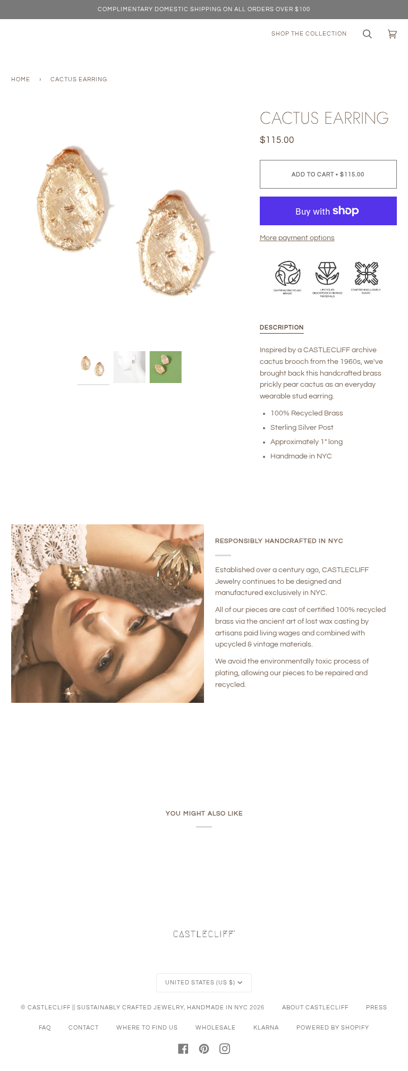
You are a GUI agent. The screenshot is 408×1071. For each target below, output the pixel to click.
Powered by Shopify (332, 1028)
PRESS (376, 1007)
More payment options (297, 238)
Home (20, 79)
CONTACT (84, 1028)
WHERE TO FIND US (147, 1028)
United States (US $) (200, 982)
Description (282, 327)
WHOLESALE (216, 1028)
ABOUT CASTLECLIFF (315, 1007)
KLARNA (266, 1028)
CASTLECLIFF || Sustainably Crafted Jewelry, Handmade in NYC (138, 1007)
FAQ (45, 1028)
